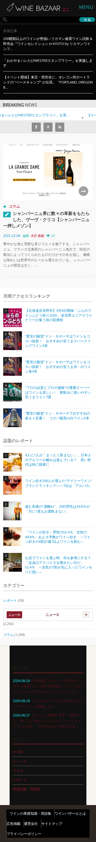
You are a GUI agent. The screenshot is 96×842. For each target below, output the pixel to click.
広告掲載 (14, 823)
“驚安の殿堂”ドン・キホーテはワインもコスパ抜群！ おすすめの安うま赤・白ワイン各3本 (58, 367)
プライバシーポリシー (24, 833)
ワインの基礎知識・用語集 (30, 813)
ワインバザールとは (70, 813)
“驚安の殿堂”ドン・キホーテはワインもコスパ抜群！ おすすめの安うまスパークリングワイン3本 (58, 341)
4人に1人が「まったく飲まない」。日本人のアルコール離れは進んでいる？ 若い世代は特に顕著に (58, 460)
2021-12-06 (11, 236)
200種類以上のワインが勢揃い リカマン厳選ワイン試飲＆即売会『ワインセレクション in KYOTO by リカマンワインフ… (48, 43)
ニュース (52, 614)
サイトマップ (51, 823)
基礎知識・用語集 (27, 789)
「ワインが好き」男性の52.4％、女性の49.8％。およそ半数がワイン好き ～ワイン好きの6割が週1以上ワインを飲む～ (57, 537)
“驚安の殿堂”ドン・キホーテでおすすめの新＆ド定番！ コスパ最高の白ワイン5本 (57, 415)
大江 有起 (37, 236)
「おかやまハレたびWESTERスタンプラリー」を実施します (48, 63)
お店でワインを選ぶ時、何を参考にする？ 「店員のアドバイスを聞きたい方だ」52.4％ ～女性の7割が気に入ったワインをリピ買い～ (59, 565)
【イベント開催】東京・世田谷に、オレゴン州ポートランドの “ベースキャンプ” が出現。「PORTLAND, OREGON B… (48, 82)
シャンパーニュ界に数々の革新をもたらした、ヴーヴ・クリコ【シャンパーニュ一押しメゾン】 (46, 219)
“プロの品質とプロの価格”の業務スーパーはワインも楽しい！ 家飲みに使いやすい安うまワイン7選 (58, 392)
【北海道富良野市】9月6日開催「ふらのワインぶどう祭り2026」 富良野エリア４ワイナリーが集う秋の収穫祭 (58, 315)
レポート (10, 600)
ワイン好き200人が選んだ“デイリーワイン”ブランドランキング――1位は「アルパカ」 (59, 483)
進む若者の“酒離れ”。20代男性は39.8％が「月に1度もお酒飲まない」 (57, 509)
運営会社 (31, 823)
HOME (18, 751)
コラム (14, 206)
